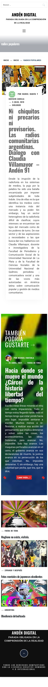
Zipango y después (13, 570)
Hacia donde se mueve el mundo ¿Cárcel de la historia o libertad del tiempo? (24, 385)
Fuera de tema (34, 362)
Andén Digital (24, 15)
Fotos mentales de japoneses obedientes (21, 576)
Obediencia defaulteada (13, 616)
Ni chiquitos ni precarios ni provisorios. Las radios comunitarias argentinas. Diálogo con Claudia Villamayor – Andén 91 (24, 140)
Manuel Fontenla (26, 357)
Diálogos (16, 105)
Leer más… (23, 477)
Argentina (9, 609)
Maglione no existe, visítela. (15, 537)
